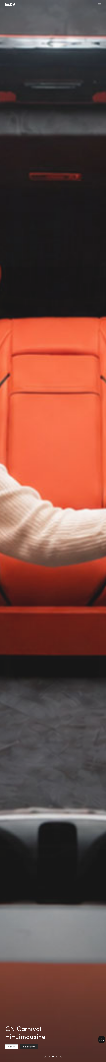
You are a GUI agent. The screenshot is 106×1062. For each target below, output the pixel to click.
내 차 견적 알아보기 (29, 1047)
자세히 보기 (11, 1047)
